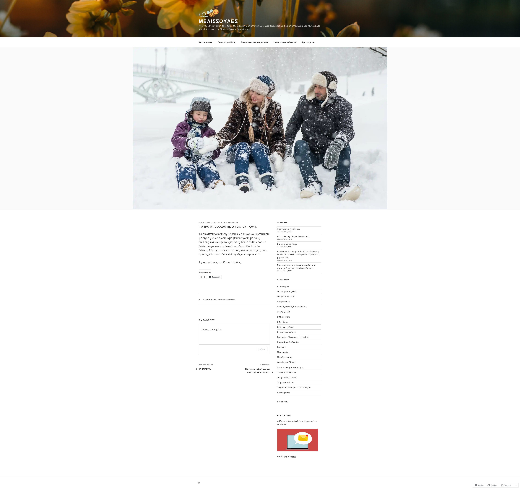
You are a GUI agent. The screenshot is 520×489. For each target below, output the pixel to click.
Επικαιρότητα (283, 317)
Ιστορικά (281, 347)
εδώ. (294, 456)
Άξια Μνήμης (283, 286)
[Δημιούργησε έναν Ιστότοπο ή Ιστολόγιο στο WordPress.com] (199, 483)
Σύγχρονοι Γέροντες (286, 377)
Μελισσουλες (205, 42)
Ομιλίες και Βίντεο (286, 362)
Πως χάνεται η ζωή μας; (288, 229)
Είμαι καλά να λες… (287, 244)
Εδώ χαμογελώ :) (285, 327)
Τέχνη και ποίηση (285, 382)
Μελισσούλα (283, 352)
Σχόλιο (262, 349)
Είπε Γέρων (282, 322)
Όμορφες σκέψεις (226, 42)
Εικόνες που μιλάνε (286, 332)
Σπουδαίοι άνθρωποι (286, 372)
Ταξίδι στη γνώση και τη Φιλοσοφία (294, 387)
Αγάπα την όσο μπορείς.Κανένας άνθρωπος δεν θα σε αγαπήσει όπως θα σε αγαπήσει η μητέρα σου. (298, 254)
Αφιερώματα (308, 42)
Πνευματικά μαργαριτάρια (254, 42)
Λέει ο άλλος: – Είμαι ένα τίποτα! (293, 236)
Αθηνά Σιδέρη (283, 312)
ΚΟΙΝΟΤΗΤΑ (283, 402)
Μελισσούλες (218, 21)
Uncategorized (283, 392)
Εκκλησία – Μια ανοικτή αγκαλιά (293, 337)
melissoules (231, 222)
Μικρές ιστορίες (284, 357)
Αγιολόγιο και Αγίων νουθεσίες (219, 299)
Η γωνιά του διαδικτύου (285, 42)
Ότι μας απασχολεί (286, 291)
